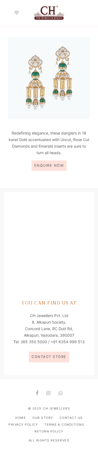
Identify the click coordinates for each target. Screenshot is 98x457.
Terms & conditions (64, 424)
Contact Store (49, 357)
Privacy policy (23, 424)
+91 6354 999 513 (68, 341)
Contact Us (71, 418)
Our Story (42, 418)
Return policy (49, 431)
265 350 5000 (34, 341)
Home (20, 418)
